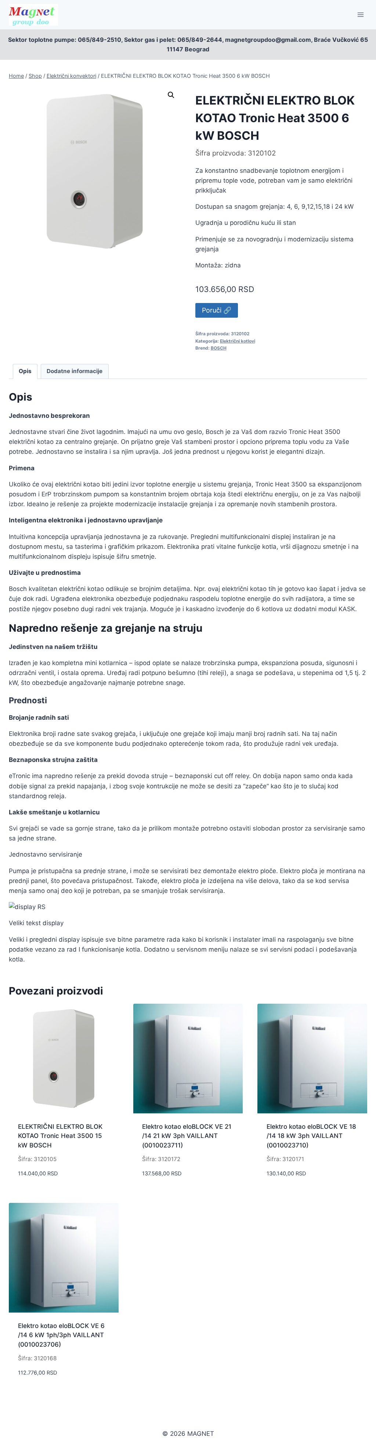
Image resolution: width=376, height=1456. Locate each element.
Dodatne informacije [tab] (74, 371)
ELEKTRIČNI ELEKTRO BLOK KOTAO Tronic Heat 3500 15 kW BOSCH (60, 1136)
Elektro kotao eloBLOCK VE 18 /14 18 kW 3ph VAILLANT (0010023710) (311, 1136)
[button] (171, 95)
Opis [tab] (25, 371)
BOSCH (219, 348)
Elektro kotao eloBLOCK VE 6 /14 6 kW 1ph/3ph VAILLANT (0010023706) (61, 1335)
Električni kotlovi (237, 341)
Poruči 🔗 (216, 310)
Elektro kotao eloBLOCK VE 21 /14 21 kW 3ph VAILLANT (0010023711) (186, 1136)
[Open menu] (360, 14)
